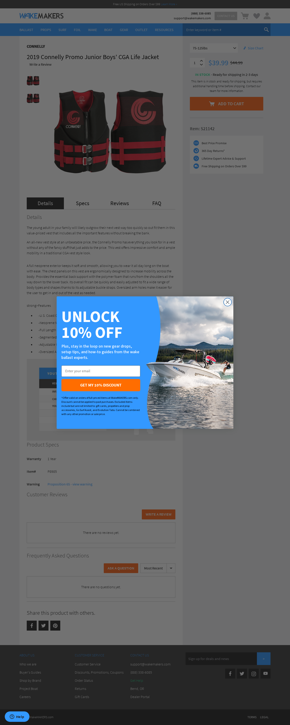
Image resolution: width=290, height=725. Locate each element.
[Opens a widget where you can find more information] (17, 717)
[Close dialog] (228, 302)
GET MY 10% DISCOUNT (100, 385)
